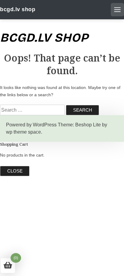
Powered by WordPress (31, 124)
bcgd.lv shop (17, 9)
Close (15, 170)
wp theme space (23, 132)
